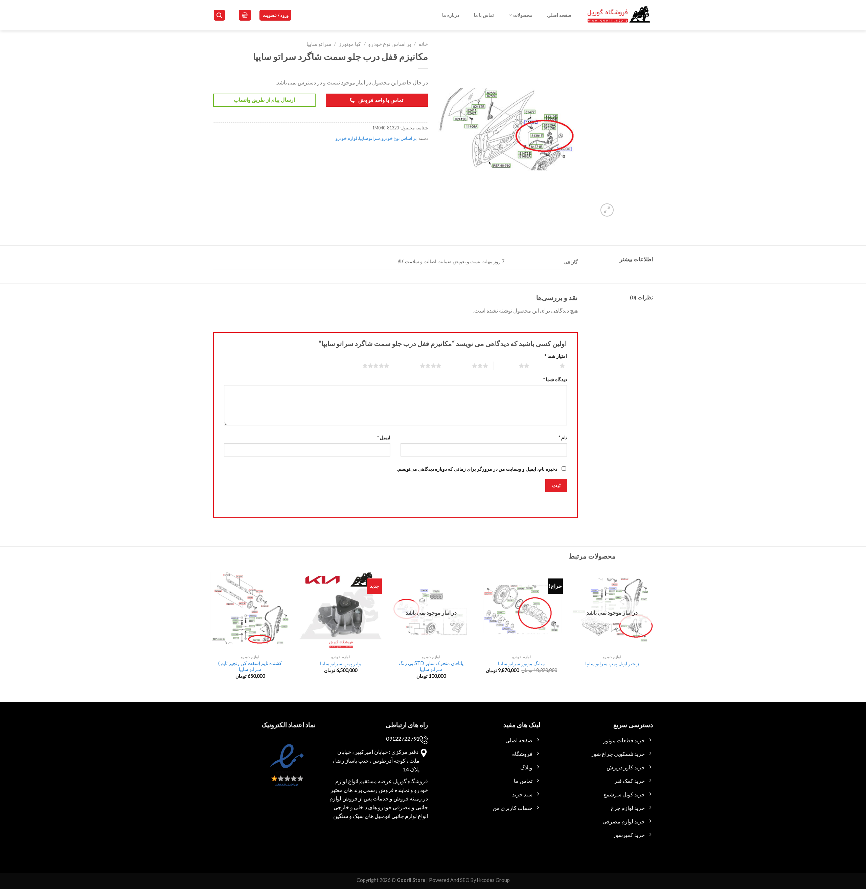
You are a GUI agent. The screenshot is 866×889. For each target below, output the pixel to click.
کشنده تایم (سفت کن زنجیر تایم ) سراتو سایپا (250, 666)
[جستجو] (219, 15)
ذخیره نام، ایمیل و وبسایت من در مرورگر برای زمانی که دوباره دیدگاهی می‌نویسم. (477, 469)
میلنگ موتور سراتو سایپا (521, 663)
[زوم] (607, 210)
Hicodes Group (493, 880)
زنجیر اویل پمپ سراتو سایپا (612, 663)
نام (563, 437)
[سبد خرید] (245, 15)
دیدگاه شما (555, 379)
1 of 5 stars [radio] (554, 365)
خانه (423, 44)
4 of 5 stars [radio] (422, 365)
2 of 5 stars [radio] (516, 365)
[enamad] (286, 771)
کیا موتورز (350, 44)
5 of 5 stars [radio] (367, 365)
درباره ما (450, 15)
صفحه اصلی (559, 15)
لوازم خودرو (346, 138)
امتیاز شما (556, 356)
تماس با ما (484, 15)
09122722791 (402, 738)
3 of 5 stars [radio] (472, 365)
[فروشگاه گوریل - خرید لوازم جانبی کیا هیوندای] (619, 15)
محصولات (522, 15)
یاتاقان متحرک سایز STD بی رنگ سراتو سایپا (431, 666)
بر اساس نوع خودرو (389, 44)
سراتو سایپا (318, 44)
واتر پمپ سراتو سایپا (340, 663)
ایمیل (383, 437)
